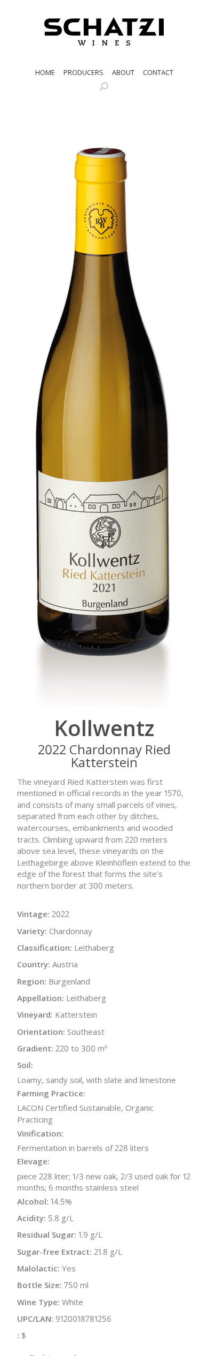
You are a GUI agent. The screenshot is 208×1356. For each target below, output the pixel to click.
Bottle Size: (39, 1284)
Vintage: (33, 913)
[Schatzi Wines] (104, 31)
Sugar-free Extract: (54, 1251)
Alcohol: (33, 1201)
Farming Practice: (51, 1093)
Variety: (32, 931)
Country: (33, 964)
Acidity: (31, 1218)
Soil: (25, 1064)
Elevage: (33, 1161)
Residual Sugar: (46, 1234)
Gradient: (35, 1048)
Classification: (44, 947)
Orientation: (41, 1031)
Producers (83, 72)
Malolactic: (38, 1268)
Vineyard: (35, 1014)
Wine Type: (38, 1302)
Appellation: (40, 998)
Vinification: (40, 1133)
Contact (158, 72)
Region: (31, 981)
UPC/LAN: (35, 1318)
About (123, 72)
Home (45, 72)
